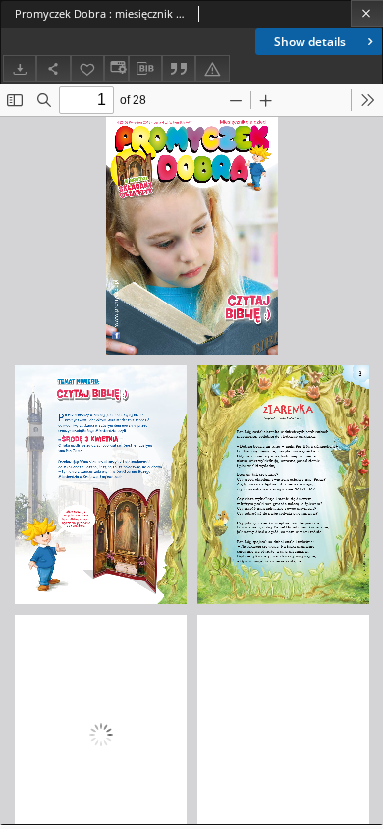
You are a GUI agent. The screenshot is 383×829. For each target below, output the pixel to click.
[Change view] (116, 68)
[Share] (53, 68)
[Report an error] (212, 68)
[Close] (367, 13)
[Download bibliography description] (145, 69)
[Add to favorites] (87, 68)
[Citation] (178, 68)
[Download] (19, 68)
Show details (310, 41)
